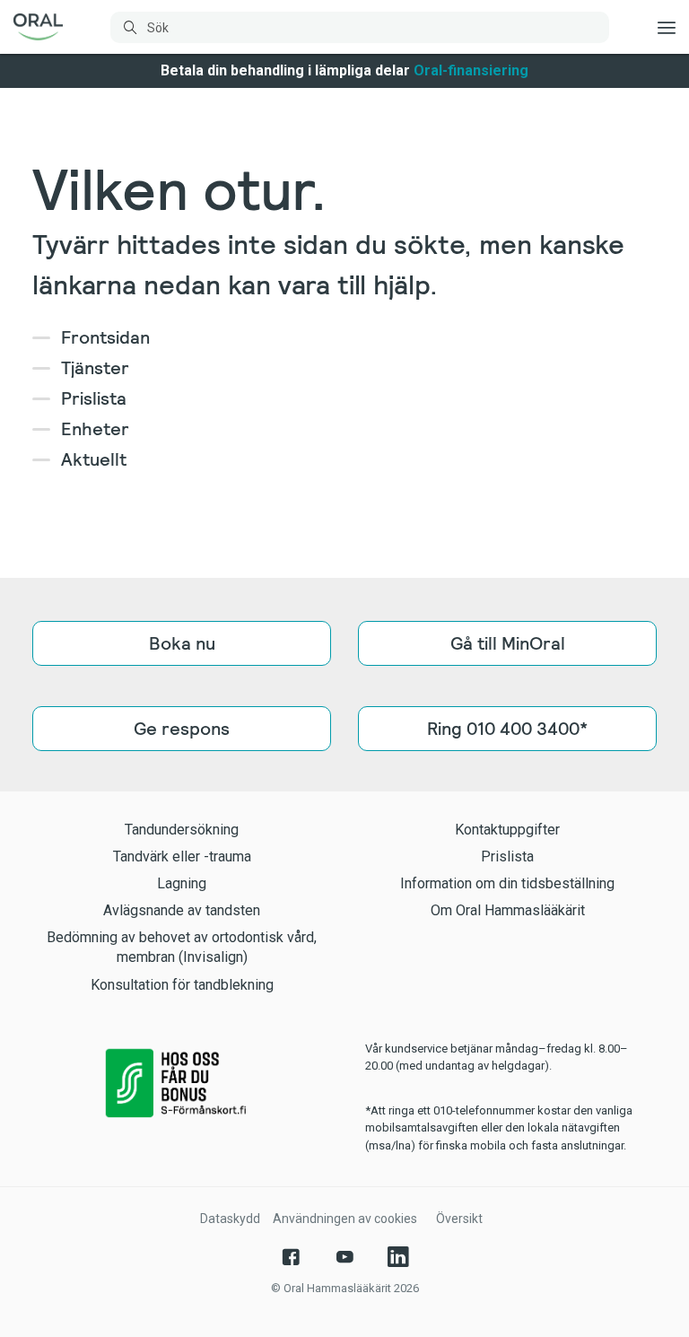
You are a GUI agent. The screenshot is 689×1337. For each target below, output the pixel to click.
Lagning (181, 883)
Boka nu (182, 643)
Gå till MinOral (507, 643)
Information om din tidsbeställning (507, 883)
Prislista (93, 398)
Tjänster (95, 368)
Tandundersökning (182, 829)
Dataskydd (230, 1218)
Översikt (459, 1218)
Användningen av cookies (345, 1218)
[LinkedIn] (398, 1257)
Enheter (95, 429)
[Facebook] (290, 1257)
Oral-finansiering (471, 70)
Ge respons (182, 728)
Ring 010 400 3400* (507, 728)
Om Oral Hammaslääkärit (508, 910)
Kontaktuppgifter (507, 829)
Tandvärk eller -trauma (182, 856)
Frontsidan (105, 337)
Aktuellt (93, 459)
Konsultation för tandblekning (182, 984)
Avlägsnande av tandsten (181, 910)
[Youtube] (344, 1257)
